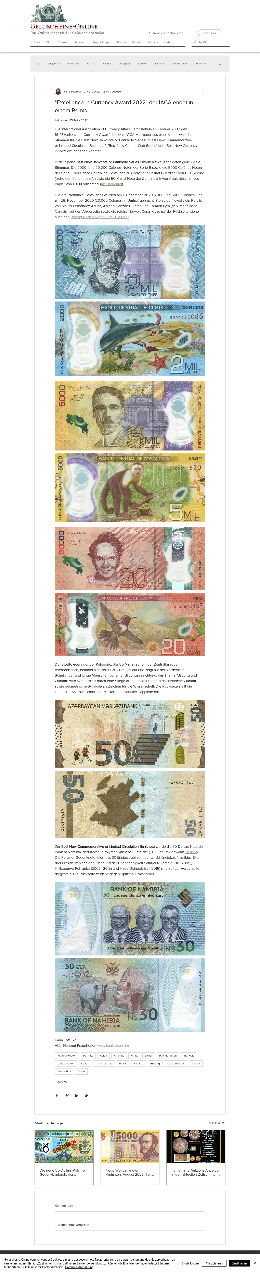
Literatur (160, 63)
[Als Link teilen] (87, 1095)
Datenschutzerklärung (79, 1267)
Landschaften (65, 1063)
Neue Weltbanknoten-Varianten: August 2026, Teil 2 (128, 1172)
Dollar (148, 1055)
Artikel (90, 63)
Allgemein (54, 63)
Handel (107, 63)
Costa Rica (64, 1071)
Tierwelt (189, 1055)
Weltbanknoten (66, 1055)
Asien (103, 1055)
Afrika (134, 1055)
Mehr (199, 63)
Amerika (119, 1055)
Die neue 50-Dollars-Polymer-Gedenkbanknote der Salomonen (63, 1172)
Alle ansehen (217, 1122)
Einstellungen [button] (190, 1263)
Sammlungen (180, 63)
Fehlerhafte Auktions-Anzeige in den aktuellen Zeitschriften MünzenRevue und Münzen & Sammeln (195, 1172)
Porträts (88, 1055)
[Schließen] (255, 1263)
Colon (81, 1071)
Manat (196, 1063)
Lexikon (142, 63)
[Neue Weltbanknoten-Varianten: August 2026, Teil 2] (130, 1146)
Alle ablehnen (214, 1263)
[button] (220, 63)
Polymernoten (168, 1055)
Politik (123, 1063)
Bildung (155, 1063)
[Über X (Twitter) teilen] (67, 1095)
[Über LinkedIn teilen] (77, 1095)
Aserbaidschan (176, 1063)
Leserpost (124, 63)
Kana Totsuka (103, 1063)
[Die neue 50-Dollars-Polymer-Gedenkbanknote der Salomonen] (64, 1146)
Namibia (138, 1063)
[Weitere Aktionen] (202, 91)
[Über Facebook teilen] (57, 1095)
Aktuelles (73, 63)
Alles (37, 63)
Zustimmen (239, 1263)
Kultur (85, 1063)
